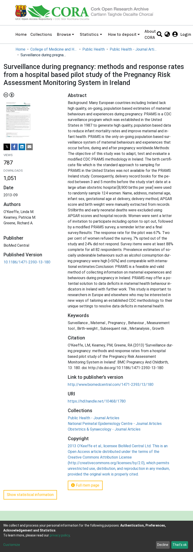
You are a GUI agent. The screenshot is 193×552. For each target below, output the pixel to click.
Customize (11, 545)
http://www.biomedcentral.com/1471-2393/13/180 (110, 384)
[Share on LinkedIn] (22, 147)
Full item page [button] (87, 485)
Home (21, 34)
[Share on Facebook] (14, 147)
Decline (162, 545)
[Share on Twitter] (7, 147)
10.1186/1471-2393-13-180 (27, 262)
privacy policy (60, 535)
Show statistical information (30, 494)
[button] (167, 34)
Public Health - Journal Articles (133, 49)
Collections (41, 34)
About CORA (150, 34)
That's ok (180, 545)
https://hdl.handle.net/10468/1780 (97, 401)
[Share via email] (29, 147)
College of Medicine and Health (53, 49)
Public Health (93, 49)
